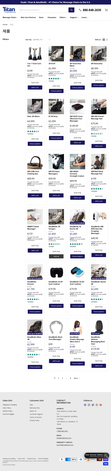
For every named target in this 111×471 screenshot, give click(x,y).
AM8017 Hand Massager (33, 227)
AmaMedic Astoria (31, 283)
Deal (41, 17)
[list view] (106, 39)
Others (63, 17)
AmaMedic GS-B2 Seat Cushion (77, 283)
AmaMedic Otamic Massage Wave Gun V (77, 339)
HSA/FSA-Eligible (8, 414)
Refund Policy (7, 411)
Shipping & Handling (10, 405)
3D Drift (52, 63)
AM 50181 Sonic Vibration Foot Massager (76, 118)
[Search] (71, 9)
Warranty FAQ (35, 408)
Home (5, 24)
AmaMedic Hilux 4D (34, 338)
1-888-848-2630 (62, 431)
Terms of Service (36, 417)
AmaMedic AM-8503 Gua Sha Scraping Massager (97, 230)
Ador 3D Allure (33, 116)
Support (73, 17)
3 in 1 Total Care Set (34, 64)
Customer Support (36, 414)
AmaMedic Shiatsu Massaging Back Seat (98, 340)
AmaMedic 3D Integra (54, 227)
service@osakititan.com (65, 445)
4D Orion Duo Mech (75, 64)
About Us (33, 411)
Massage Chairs (10, 17)
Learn (84, 17)
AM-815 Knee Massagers (54, 172)
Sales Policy (7, 408)
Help (31, 405)
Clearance (52, 17)
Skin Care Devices (28, 17)
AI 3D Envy (53, 116)
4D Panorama (96, 63)
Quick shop (35, 82)
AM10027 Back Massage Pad (97, 172)
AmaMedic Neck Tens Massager (55, 338)
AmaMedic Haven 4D (98, 283)
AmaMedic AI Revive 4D (75, 227)
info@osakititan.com (64, 438)
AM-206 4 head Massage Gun (97, 117)
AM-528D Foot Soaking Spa (33, 172)
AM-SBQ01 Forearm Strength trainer (77, 173)
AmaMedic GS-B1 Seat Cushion (56, 283)
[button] (54, 78)
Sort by (28, 40)
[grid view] (103, 39)
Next (76, 378)
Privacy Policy (34, 420)
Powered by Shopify (9, 465)
